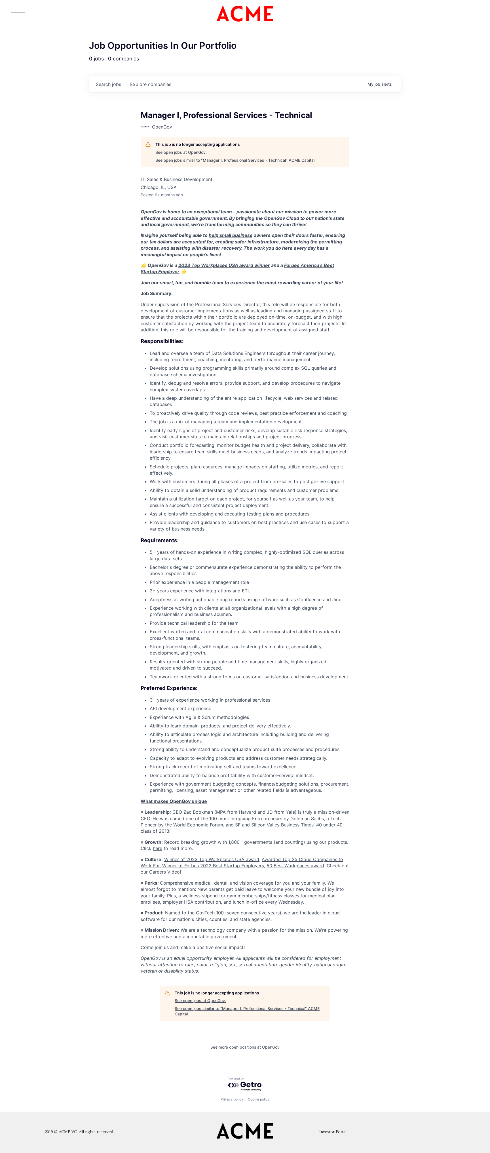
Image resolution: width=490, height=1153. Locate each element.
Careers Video (164, 872)
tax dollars (160, 242)
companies (150, 84)
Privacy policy (232, 1099)
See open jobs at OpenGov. (181, 152)
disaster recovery (221, 248)
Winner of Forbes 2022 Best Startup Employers (213, 865)
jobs (108, 84)
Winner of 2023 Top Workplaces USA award (211, 859)
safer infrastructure (257, 242)
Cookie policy (259, 1099)
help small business (230, 235)
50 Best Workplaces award (295, 865)
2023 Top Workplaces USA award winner (224, 265)
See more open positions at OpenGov (245, 1047)
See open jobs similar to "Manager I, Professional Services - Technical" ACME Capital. (235, 160)
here (157, 848)
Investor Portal (333, 1132)
